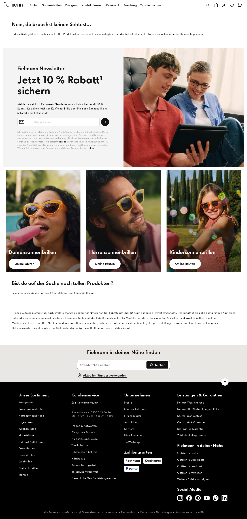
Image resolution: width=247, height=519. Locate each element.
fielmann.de (41, 113)
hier (92, 148)
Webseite (61, 141)
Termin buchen (150, 5)
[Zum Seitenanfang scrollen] (225, 382)
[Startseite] (14, 5)
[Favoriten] (231, 5)
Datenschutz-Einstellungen (156, 512)
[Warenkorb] (239, 5)
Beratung (130, 5)
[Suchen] (208, 5)
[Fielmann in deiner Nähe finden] (216, 5)
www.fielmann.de (165, 313)
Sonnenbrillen (52, 5)
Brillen (34, 5)
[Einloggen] (223, 5)
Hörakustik (112, 5)
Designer (71, 5)
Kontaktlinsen (91, 5)
